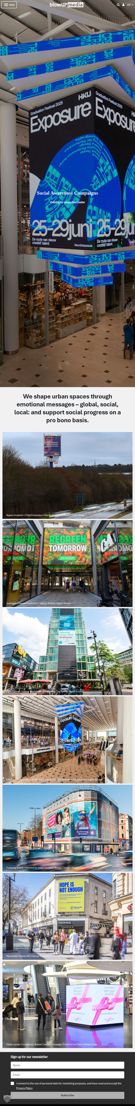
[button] (7, 1098)
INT (129, 5)
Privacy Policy (24, 1088)
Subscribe (67, 1095)
